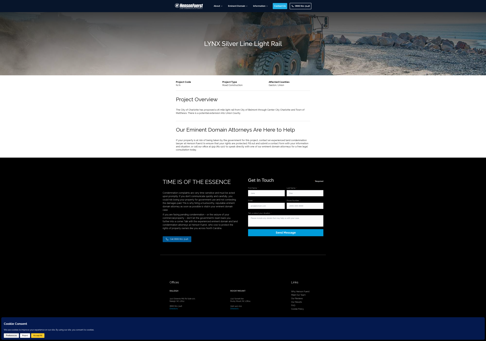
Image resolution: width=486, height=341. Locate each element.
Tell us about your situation (259, 213)
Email (250, 200)
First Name (252, 188)
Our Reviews (297, 298)
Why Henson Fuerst (300, 291)
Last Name (291, 188)
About (217, 6)
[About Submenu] (222, 6)
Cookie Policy (297, 309)
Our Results (296, 302)
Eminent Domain (236, 6)
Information (259, 6)
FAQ (293, 305)
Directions (174, 309)
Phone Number (293, 200)
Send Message (286, 232)
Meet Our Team (298, 295)
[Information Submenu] (267, 6)
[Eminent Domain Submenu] (247, 6)
